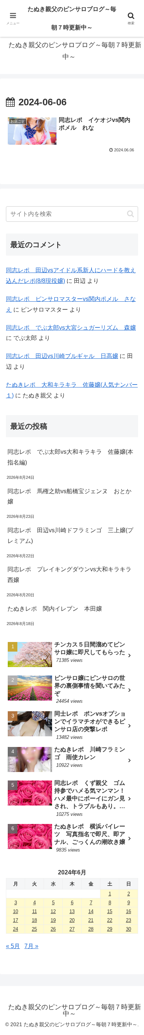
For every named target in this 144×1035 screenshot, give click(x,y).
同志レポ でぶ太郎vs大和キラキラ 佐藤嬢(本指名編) (70, 457)
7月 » (31, 946)
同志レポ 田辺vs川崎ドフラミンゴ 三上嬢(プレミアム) (70, 535)
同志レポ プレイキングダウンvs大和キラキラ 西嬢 (72, 574)
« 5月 (13, 946)
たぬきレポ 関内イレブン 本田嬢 (54, 609)
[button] (130, 214)
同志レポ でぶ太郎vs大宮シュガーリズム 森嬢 (71, 327)
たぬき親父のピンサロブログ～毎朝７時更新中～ (72, 18)
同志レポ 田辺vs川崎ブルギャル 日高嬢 (62, 356)
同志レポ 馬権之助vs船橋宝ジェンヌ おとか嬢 (69, 496)
